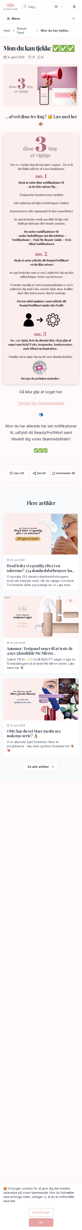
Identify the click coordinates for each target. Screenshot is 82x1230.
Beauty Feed (22, 30)
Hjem (6, 30)
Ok (41, 1222)
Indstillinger (41, 1212)
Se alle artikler (38, 766)
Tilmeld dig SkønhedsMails (41, 403)
